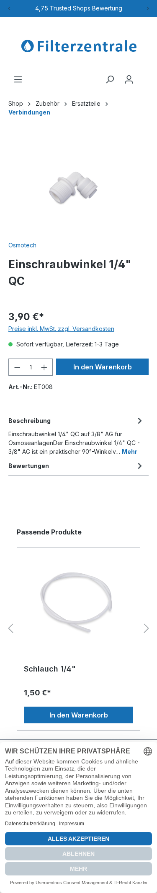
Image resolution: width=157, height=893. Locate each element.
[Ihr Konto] (129, 79)
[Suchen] (109, 79)
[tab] (76, 435)
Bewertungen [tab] (28, 465)
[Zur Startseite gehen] (78, 46)
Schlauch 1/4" (50, 668)
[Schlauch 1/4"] (78, 602)
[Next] (148, 8)
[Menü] (18, 79)
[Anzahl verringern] (17, 367)
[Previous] (9, 8)
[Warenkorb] (144, 76)
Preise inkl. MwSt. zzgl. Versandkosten (61, 328)
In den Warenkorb (102, 367)
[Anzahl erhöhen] (44, 367)
